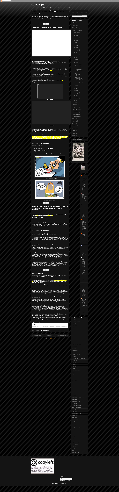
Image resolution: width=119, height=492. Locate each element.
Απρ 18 (77, 60)
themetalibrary (75, 444)
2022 (74, 128)
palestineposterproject (76, 427)
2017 (74, 120)
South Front (83, 195)
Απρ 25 (77, 93)
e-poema (74, 364)
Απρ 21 (77, 86)
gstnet (73, 378)
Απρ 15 (77, 55)
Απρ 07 (77, 43)
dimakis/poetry (75, 360)
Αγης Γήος (84, 234)
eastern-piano (74, 366)
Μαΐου (75, 104)
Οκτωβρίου (76, 112)
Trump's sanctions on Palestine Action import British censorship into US (84, 212)
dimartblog (74, 362)
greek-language (75, 376)
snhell (73, 431)
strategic (73, 435)
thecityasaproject (75, 442)
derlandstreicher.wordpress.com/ (78, 358)
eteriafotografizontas (76, 370)
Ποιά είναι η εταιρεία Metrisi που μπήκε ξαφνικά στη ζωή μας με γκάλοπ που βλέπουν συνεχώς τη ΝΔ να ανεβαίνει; (50, 208)
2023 (74, 130)
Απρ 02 (77, 35)
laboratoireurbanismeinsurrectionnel (79, 397)
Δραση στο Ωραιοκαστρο (84, 222)
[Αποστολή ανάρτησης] (41, 23)
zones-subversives (75, 452)
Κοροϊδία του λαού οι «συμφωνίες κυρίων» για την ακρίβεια (84, 226)
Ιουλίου (76, 107)
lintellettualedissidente (76, 407)
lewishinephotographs (76, 405)
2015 (74, 27)
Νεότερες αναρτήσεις (36, 335)
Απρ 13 (77, 52)
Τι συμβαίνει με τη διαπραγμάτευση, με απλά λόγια (48, 11)
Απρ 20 (77, 85)
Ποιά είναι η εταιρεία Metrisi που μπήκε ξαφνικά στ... (79, 70)
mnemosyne (74, 417)
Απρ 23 (77, 90)
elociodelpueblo (75, 368)
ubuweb (73, 448)
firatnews (74, 372)
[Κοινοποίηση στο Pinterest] (48, 24)
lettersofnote (74, 403)
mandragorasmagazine (76, 413)
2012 (74, 22)
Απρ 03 (77, 37)
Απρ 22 (77, 88)
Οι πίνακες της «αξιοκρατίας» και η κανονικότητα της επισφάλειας (84, 275)
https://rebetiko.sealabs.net (77, 382)
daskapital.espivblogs (76, 354)
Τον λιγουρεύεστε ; (38, 273)
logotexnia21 (74, 409)
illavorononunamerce (76, 386)
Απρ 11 (77, 50)
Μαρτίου (76, 32)
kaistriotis (74, 395)
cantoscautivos (75, 342)
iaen (73, 384)
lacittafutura (74, 399)
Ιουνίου (76, 106)
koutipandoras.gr (37, 322)
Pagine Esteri (83, 285)
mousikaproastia (75, 421)
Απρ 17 (77, 59)
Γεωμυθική (74, 319)
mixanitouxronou (75, 415)
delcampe (74, 356)
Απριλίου (76, 33)
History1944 (74, 380)
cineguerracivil (75, 346)
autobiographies (75, 331)
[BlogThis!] (45, 24)
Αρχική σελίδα (49, 335)
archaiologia (74, 327)
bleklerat (73, 340)
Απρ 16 (77, 57)
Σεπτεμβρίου (77, 111)
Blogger (65, 483)
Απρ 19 (77, 62)
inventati (73, 391)
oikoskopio (74, 423)
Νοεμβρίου (76, 114)
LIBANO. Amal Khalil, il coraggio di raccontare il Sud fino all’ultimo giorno (84, 290)
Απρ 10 (77, 49)
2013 (74, 23)
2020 (74, 125)
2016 (74, 118)
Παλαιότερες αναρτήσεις (62, 335)
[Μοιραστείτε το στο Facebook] (47, 24)
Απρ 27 (77, 97)
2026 (74, 135)
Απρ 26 (77, 95)
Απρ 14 (77, 54)
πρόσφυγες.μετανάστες (39, 145)
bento (73, 333)
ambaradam (74, 323)
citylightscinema (75, 348)
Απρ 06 (77, 42)
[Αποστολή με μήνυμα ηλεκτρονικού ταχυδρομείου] (43, 24)
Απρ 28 (77, 98)
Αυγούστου (76, 109)
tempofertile (74, 438)
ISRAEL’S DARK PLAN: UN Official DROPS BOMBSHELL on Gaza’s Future (84, 185)
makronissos (74, 411)
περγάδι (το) (38, 4)
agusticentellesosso (76, 321)
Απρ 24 (77, 92)
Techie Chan (83, 260)
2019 (74, 123)
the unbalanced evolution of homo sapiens (84, 179)
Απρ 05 (77, 40)
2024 (74, 131)
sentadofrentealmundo (76, 429)
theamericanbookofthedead (77, 440)
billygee (73, 337)
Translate (69, 480)
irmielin (73, 393)
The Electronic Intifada (84, 206)
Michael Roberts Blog (83, 247)
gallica (73, 374)
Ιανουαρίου (76, 28)
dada (73, 352)
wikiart (73, 450)
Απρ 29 (77, 100)
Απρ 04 (77, 38)
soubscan (74, 433)
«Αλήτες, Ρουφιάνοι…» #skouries (42, 148)
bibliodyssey (74, 335)
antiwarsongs (74, 325)
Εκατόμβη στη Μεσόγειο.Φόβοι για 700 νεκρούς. (47, 27)
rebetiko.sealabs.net (84, 300)
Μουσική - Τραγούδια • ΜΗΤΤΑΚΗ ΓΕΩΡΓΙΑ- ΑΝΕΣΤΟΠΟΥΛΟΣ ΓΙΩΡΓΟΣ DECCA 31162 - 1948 (84, 306)
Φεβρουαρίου (77, 30)
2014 (74, 25)
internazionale (75, 389)
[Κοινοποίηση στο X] (46, 24)
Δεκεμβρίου (76, 116)
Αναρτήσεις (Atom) (52, 338)
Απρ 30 (77, 102)
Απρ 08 (77, 45)
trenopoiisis (74, 446)
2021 (74, 126)
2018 (74, 121)
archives (73, 329)
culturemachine (75, 350)
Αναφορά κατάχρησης (77, 139)
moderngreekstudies (76, 419)
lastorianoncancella (76, 401)
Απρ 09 (77, 47)
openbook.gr (74, 425)
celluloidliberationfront (76, 344)
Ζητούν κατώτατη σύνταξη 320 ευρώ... (44, 234)
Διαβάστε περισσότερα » (36, 21)
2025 (74, 133)
